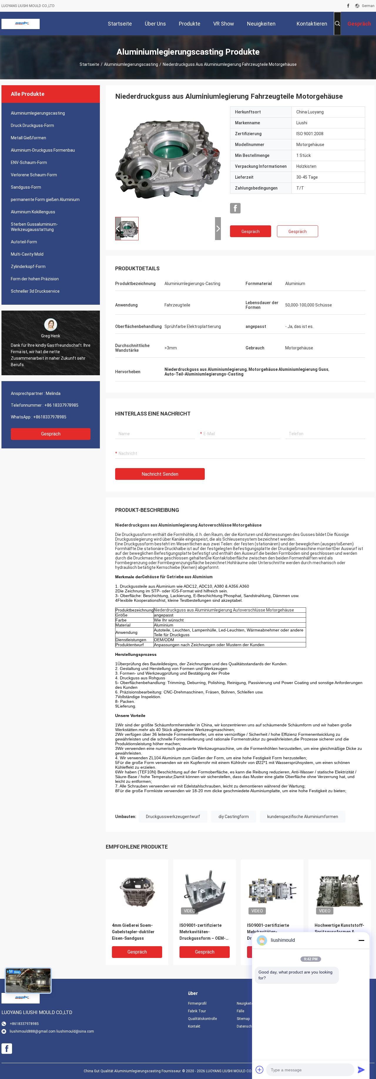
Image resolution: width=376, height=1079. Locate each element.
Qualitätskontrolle (202, 1019)
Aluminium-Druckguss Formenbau (43, 150)
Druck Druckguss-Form (32, 125)
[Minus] (361, 940)
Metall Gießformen (28, 137)
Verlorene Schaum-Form (34, 174)
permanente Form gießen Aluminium (45, 199)
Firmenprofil (197, 1003)
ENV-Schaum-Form (29, 162)
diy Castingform (234, 816)
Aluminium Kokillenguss (33, 212)
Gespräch (51, 434)
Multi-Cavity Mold (27, 254)
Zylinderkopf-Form (28, 266)
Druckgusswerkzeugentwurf (173, 816)
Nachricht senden (160, 474)
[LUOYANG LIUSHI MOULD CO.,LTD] (20, 23)
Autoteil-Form (24, 241)
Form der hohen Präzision (35, 279)
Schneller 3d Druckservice (35, 291)
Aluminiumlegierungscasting (131, 64)
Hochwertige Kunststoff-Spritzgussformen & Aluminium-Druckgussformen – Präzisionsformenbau (339, 932)
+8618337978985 (49, 417)
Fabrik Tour (197, 1011)
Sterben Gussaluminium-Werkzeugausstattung (34, 227)
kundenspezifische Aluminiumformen (302, 816)
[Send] (361, 1069)
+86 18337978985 (61, 405)
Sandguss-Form (26, 187)
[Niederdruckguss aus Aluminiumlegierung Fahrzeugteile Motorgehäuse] (168, 159)
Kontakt (194, 1026)
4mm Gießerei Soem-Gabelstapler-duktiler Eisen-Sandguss (133, 932)
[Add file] (260, 1069)
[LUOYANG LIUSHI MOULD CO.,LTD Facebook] (348, 6)
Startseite (89, 64)
